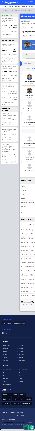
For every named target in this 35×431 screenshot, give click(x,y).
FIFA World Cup (7, 323)
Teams (5, 357)
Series (17, 6)
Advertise (4, 412)
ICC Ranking (22, 360)
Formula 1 (6, 394)
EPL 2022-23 (23, 370)
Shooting (6, 403)
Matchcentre (7, 384)
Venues (5, 360)
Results (31, 6)
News (5, 351)
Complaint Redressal (22, 415)
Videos (5, 354)
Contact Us (12, 419)
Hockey (22, 394)
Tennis (15, 394)
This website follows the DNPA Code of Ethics (14, 422)
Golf (14, 399)
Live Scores (6, 345)
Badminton (6, 399)
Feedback (20, 412)
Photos (21, 351)
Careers (4, 419)
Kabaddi (28, 399)
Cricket (3, 6)
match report (28, 63)
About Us (12, 412)
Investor (12, 415)
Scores (11, 6)
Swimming (15, 403)
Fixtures (24, 6)
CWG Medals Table (19, 323)
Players (21, 357)
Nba (21, 399)
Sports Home (5, 10)
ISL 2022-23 (7, 370)
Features (21, 354)
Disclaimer (4, 415)
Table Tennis (26, 403)
